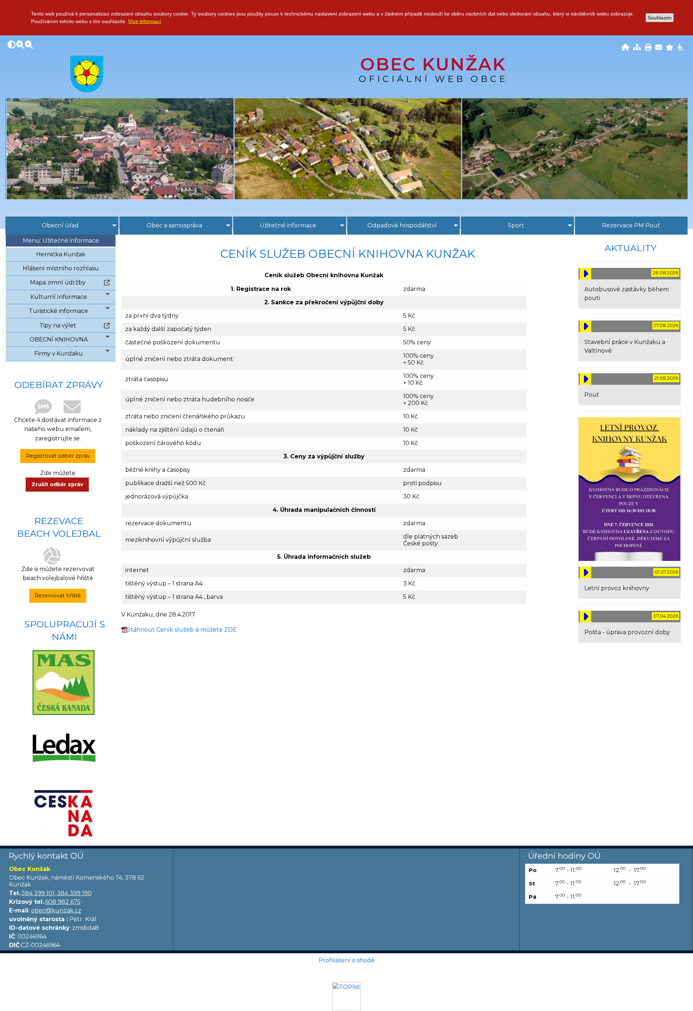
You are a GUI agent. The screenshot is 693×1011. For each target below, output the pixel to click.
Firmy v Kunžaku (58, 353)
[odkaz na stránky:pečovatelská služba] (63, 747)
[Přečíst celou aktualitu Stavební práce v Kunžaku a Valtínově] (585, 326)
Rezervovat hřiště (58, 595)
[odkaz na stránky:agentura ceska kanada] (63, 812)
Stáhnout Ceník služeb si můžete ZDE (182, 629)
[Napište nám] (658, 47)
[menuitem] (61, 226)
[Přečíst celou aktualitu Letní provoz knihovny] (585, 572)
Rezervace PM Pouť (631, 225)
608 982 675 (62, 901)
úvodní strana (86, 74)
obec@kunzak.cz (56, 910)
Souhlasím (660, 18)
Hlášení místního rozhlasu (61, 268)
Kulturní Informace (58, 296)
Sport (516, 225)
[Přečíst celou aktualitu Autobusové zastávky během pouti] (585, 273)
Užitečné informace (288, 225)
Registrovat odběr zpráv (58, 456)
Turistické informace (58, 311)
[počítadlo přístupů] (346, 996)
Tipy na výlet (57, 325)
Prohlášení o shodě (347, 960)
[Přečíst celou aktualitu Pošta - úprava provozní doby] (585, 616)
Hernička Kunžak (61, 254)
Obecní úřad (60, 225)
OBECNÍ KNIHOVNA (59, 339)
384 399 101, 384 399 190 (56, 893)
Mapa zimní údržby (58, 282)
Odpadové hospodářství (402, 225)
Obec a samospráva (174, 225)
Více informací (144, 21)
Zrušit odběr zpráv (57, 484)
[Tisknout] (648, 47)
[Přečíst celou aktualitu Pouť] (585, 379)
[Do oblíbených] (670, 47)
